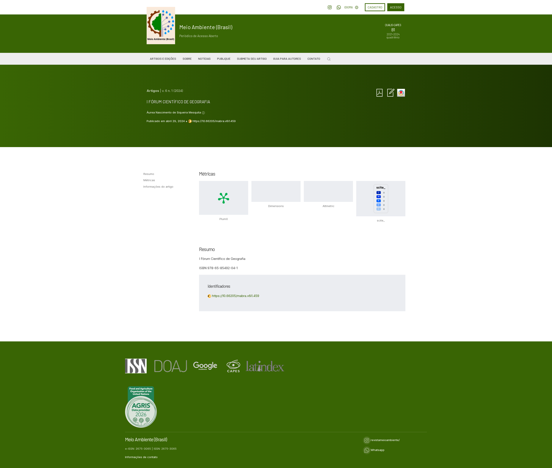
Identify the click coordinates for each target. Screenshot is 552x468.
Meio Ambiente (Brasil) (205, 27)
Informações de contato (141, 457)
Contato (313, 58)
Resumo (148, 174)
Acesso (395, 7)
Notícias (204, 58)
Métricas (149, 180)
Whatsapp (377, 450)
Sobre (187, 58)
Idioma (348, 7)
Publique (224, 58)
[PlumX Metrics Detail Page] (224, 198)
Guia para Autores (287, 58)
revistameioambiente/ (385, 440)
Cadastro (375, 7)
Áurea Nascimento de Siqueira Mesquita (174, 112)
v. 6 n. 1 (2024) (172, 91)
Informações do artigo (158, 186)
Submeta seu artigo (252, 58)
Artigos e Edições (163, 58)
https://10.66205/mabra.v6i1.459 (214, 121)
